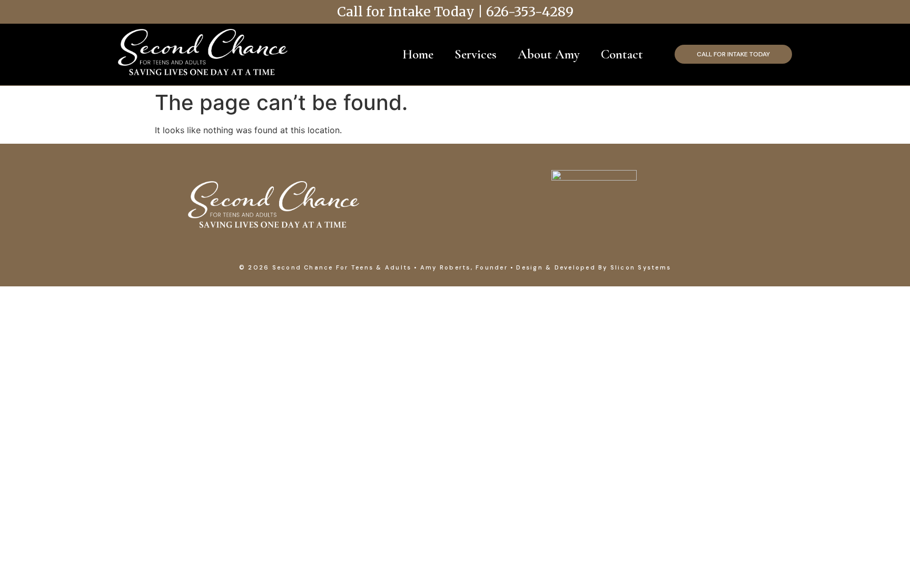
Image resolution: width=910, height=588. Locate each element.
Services (475, 54)
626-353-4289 (529, 11)
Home (417, 54)
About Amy (549, 54)
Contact (622, 54)
